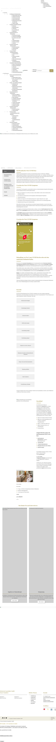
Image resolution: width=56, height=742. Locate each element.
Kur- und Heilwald (15, 29)
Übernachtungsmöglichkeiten (17, 72)
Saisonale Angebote (15, 41)
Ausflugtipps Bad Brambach (17, 127)
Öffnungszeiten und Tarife (16, 15)
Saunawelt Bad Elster (16, 19)
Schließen (2, 741)
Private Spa (14, 49)
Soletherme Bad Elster (16, 16)
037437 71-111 (47, 696)
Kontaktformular (41, 454)
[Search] (51, 70)
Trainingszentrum (15, 53)
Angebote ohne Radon (16, 102)
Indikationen (14, 31)
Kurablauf (6, 195)
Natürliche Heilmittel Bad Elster (15, 24)
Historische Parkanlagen (16, 65)
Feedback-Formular (46, 700)
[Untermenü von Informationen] (47, 2)
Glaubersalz (14, 28)
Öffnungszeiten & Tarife (16, 77)
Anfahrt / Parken (15, 23)
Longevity (14, 43)
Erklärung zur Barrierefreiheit (48, 701)
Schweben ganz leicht (16, 17)
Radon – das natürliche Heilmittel (16, 82)
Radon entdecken (15, 97)
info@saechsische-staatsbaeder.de (49, 697)
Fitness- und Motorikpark (16, 58)
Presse (44, 698)
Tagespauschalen (15, 48)
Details (18, 494)
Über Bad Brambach (13, 122)
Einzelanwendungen (15, 109)
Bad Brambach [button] (6, 73)
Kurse (13, 54)
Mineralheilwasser (15, 27)
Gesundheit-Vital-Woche (16, 98)
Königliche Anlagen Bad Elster (15, 62)
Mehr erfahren (14, 600)
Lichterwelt (14, 66)
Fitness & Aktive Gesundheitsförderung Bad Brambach (14, 113)
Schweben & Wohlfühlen (16, 36)
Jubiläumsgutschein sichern (6, 735)
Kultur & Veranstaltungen (16, 64)
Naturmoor (14, 25)
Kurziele (5, 191)
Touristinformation (15, 68)
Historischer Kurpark (16, 123)
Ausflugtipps (14, 69)
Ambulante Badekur (15, 40)
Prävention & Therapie (16, 35)
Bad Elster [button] (5, 12)
